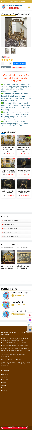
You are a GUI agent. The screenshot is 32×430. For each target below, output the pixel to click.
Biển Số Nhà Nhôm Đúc (11, 224)
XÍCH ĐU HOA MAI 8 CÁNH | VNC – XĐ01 (8, 149)
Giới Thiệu (5, 377)
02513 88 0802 (11, 355)
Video (4, 388)
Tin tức (4, 385)
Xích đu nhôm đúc (18, 67)
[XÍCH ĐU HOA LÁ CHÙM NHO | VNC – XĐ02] (24, 140)
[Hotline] (29, 315)
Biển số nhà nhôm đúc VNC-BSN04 (7, 265)
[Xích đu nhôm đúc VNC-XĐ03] (24, 163)
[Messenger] (29, 320)
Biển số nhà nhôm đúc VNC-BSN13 (23, 265)
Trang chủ (5, 374)
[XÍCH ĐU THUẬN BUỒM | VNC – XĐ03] (8, 163)
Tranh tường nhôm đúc (11, 220)
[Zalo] (29, 325)
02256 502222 (5, 352)
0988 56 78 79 (19, 305)
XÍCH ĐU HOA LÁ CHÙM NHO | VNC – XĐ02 (23, 149)
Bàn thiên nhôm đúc (10, 236)
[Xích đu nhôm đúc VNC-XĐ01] (24, 184)
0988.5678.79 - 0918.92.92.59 (15, 428)
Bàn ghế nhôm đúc (10, 228)
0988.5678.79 (21, 355)
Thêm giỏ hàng (19, 63)
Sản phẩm (5, 379)
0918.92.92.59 (5, 356)
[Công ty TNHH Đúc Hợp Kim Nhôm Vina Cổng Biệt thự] (12, 6)
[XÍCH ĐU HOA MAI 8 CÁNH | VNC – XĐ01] (8, 140)
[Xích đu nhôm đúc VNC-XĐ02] (8, 184)
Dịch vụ (4, 382)
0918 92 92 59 (19, 295)
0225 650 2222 (19, 314)
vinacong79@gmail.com (14, 359)
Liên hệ (4, 390)
